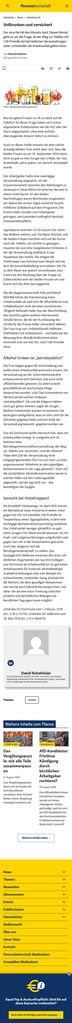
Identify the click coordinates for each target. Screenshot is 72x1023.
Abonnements (13, 895)
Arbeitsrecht (33, 17)
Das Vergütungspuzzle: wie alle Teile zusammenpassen (17, 761)
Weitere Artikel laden (35, 838)
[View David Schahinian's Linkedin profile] (11, 663)
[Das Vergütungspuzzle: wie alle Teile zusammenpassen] (18, 739)
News (20, 17)
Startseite (8, 17)
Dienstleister (12, 917)
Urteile (32, 700)
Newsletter (11, 887)
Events (8, 902)
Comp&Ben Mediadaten (20, 962)
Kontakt (9, 947)
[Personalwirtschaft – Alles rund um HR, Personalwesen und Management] (36, 5)
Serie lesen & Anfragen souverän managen (34, 1015)
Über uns (9, 932)
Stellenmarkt (12, 925)
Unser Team (11, 940)
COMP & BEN (11, 744)
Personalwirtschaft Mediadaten (26, 955)
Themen (9, 880)
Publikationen (13, 910)
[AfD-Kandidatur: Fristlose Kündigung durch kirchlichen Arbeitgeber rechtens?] (54, 739)
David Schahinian (17, 54)
